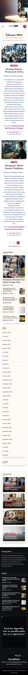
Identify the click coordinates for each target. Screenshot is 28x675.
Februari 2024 (7, 419)
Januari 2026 (6, 340)
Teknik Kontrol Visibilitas (11, 180)
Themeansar (13, 672)
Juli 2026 (5, 336)
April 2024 (6, 411)
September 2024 (7, 392)
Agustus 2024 (7, 396)
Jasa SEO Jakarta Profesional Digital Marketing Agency (8, 308)
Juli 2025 (5, 352)
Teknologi (14, 162)
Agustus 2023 (7, 443)
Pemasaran (14, 65)
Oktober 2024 (6, 388)
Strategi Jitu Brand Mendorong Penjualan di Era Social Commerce (10, 299)
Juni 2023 (6, 451)
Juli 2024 (5, 399)
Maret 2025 (6, 368)
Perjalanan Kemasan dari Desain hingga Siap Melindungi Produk (14, 282)
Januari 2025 (6, 376)
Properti (7, 501)
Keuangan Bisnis (9, 533)
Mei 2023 (5, 455)
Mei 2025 (5, 360)
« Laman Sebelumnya (14, 246)
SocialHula (14, 659)
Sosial (7, 517)
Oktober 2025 (6, 344)
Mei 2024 (5, 407)
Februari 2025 (7, 372)
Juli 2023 (5, 447)
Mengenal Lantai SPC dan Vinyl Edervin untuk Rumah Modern (10, 290)
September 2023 (7, 439)
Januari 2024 (6, 423)
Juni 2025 (6, 356)
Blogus (22, 670)
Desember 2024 (7, 380)
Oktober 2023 (6, 435)
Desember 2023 (7, 427)
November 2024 (7, 384)
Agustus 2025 (7, 348)
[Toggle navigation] (2, 26)
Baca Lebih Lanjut (14, 132)
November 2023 (7, 431)
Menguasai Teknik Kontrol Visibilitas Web (14, 168)
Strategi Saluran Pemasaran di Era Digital (14, 72)
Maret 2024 (6, 415)
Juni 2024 (6, 403)
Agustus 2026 (7, 332)
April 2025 (6, 364)
